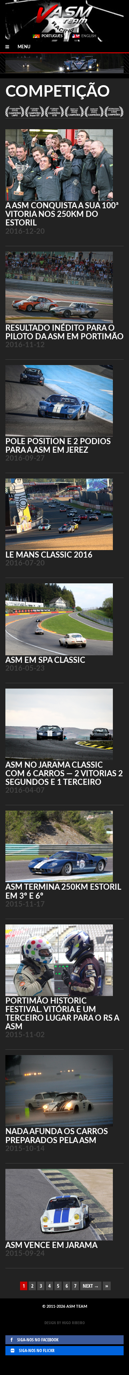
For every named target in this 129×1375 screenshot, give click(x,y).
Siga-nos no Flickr (36, 1350)
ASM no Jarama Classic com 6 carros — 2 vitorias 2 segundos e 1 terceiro (64, 773)
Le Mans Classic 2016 (48, 555)
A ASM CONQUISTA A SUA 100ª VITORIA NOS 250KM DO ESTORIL (62, 214)
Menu (19, 47)
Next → (91, 1285)
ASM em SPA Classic (45, 660)
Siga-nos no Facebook (37, 1340)
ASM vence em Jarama (51, 1245)
